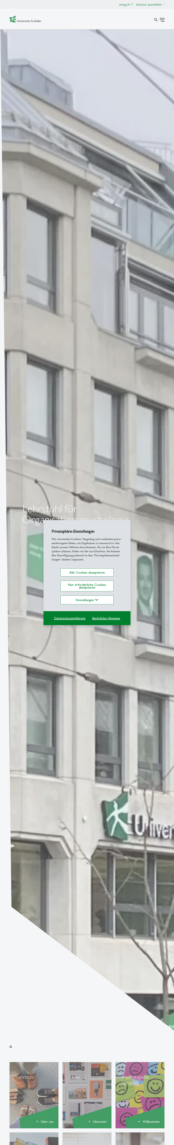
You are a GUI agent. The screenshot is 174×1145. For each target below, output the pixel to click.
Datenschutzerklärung (69, 618)
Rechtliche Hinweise (106, 618)
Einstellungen (85, 600)
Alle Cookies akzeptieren (87, 572)
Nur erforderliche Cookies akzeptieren (87, 586)
